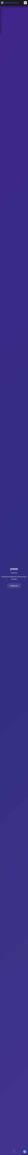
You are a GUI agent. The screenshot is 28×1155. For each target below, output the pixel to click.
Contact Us (14, 586)
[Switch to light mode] (24, 1151)
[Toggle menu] (25, 2)
